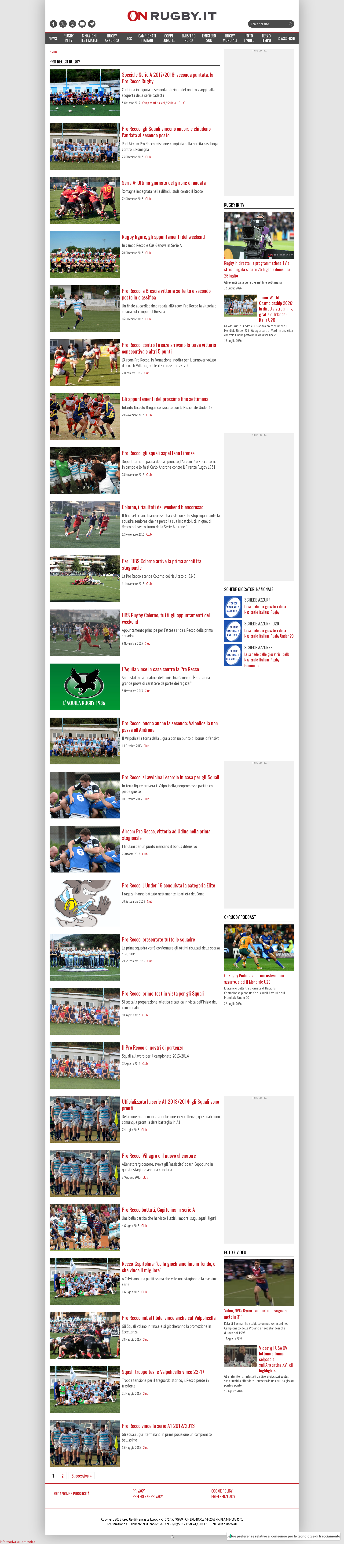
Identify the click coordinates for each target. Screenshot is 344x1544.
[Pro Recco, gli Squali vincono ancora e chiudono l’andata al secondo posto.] (85, 147)
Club (148, 157)
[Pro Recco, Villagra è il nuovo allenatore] (85, 1174)
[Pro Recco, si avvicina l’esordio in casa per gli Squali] (85, 795)
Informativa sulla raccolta (17, 1541)
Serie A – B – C (176, 103)
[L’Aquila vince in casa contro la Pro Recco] (85, 687)
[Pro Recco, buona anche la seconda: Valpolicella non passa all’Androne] (85, 741)
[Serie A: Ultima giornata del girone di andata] (85, 201)
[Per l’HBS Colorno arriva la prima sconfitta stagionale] (85, 579)
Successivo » (81, 1475)
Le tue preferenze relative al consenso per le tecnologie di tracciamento (283, 1536)
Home (54, 51)
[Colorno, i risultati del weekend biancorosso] (85, 525)
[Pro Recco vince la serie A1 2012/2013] (85, 1444)
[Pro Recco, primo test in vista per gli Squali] (85, 1012)
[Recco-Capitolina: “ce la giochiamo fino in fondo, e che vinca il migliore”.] (85, 1282)
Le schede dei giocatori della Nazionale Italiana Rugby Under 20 (269, 633)
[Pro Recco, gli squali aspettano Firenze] (85, 471)
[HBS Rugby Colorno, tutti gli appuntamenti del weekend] (85, 633)
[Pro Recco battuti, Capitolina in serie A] (85, 1228)
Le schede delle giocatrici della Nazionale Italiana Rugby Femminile (266, 659)
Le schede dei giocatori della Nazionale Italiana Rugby (265, 609)
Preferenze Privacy (148, 1496)
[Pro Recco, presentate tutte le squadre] (85, 958)
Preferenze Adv (223, 1496)
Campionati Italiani (153, 103)
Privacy (139, 1491)
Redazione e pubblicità (71, 1494)
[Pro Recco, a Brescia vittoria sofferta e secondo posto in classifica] (85, 309)
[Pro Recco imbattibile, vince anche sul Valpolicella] (85, 1336)
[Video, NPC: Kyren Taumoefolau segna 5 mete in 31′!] (259, 1283)
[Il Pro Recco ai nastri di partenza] (85, 1066)
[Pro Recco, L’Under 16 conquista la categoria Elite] (85, 903)
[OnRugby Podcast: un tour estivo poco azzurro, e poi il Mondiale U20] (259, 948)
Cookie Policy (222, 1491)
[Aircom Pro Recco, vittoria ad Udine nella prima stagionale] (85, 849)
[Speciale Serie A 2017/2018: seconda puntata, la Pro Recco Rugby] (85, 93)
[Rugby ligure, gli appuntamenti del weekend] (85, 255)
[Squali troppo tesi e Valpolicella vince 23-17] (85, 1390)
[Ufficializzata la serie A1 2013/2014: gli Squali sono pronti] (85, 1120)
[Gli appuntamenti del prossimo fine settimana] (85, 417)
